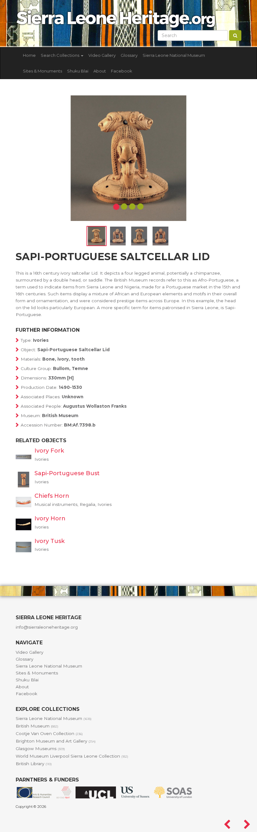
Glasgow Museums (40, 748)
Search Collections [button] (60, 55)
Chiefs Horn (51, 495)
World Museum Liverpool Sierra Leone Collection (72, 756)
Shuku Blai (77, 70)
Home (29, 55)
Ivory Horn (50, 518)
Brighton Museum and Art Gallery (56, 740)
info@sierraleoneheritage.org (47, 627)
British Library (34, 763)
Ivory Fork (49, 450)
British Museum (37, 725)
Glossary (129, 55)
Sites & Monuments (42, 70)
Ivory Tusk (49, 541)
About (99, 70)
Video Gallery (102, 55)
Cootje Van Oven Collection (49, 733)
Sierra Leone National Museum (174, 55)
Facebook (121, 70)
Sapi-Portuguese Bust (67, 473)
